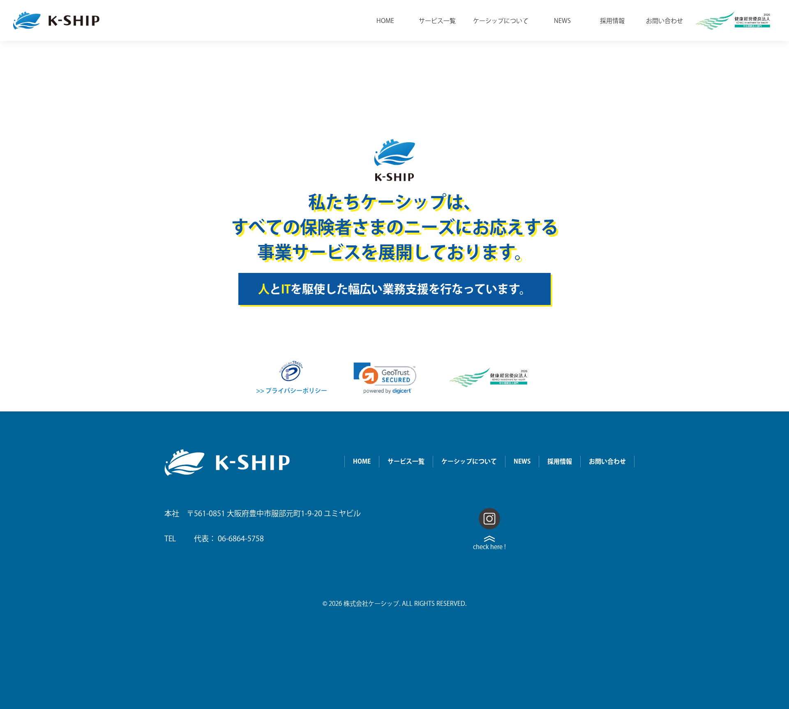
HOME (385, 21)
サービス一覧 (437, 21)
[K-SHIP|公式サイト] (56, 21)
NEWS (562, 21)
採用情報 (612, 21)
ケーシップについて (500, 21)
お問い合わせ (664, 21)
